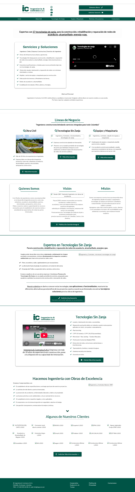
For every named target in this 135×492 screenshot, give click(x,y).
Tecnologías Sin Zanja (58, 19)
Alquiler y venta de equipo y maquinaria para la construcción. (38, 75)
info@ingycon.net (39, 487)
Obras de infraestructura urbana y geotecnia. (33, 55)
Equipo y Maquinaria (77, 19)
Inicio (19, 19)
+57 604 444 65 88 (22, 487)
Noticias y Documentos (96, 19)
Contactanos (116, 19)
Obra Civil (39, 19)
